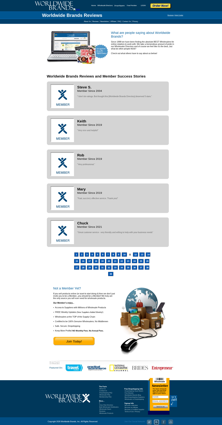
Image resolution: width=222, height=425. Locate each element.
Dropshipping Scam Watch (134, 391)
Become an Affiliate (131, 407)
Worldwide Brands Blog (133, 395)
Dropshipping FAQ (105, 393)
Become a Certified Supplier (134, 409)
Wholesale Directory (105, 6)
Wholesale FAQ (104, 395)
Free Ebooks (129, 393)
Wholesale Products (106, 413)
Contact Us (127, 21)
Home (93, 6)
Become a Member (131, 405)
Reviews (171, 15)
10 (124, 254)
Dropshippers (119, 6)
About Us (87, 21)
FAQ (119, 21)
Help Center (179, 15)
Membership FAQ (105, 397)
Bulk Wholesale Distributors (109, 407)
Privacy (135, 21)
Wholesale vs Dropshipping (134, 399)
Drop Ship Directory (106, 405)
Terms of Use (129, 412)
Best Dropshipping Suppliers (135, 397)
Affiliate (113, 21)
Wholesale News (105, 409)
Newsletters (104, 21)
